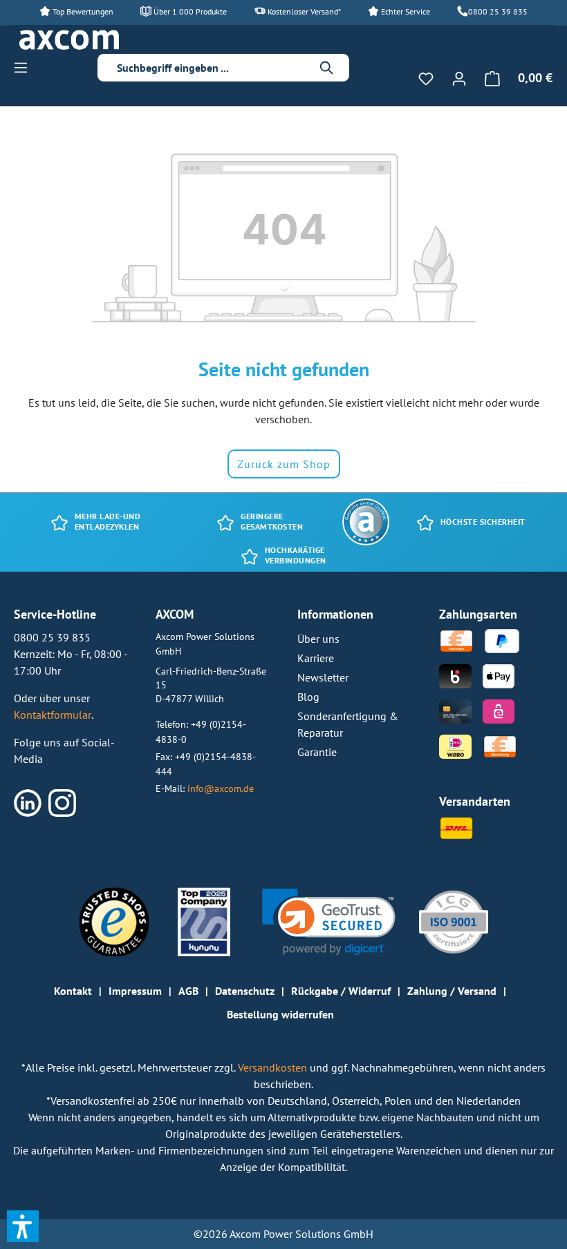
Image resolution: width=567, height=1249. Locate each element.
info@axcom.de (220, 788)
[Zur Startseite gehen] (69, 40)
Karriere (315, 658)
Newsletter (322, 677)
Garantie (317, 752)
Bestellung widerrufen (280, 1014)
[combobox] (213, 67)
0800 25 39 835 (498, 11)
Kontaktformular (52, 715)
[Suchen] (327, 67)
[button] (328, 922)
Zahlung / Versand (451, 991)
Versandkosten (274, 1067)
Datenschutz (245, 991)
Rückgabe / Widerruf (341, 991)
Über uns (318, 639)
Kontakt (73, 991)
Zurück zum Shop (284, 464)
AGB (188, 991)
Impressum (135, 991)
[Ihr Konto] (459, 78)
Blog (308, 697)
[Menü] (24, 67)
